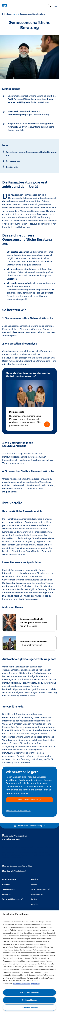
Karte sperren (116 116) (40, 889)
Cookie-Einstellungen (29, 1007)
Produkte (6, 884)
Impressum (35, 983)
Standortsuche (37, 894)
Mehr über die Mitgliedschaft (14, 871)
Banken (34, 884)
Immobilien (6, 894)
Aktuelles (35, 904)
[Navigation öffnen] (56, 6)
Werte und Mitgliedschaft (12, 899)
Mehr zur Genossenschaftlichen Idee (17, 866)
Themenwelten (8, 889)
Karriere (34, 899)
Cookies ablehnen (29, 1000)
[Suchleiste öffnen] (49, 5)
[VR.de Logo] (14, 5)
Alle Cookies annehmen (29, 992)
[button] (47, 424)
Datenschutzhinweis (21, 983)
